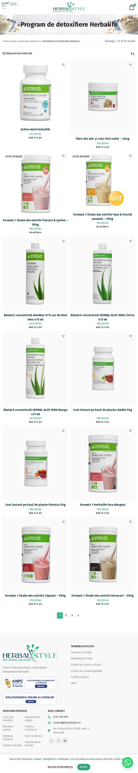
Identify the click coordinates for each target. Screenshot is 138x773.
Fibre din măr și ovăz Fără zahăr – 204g (102, 138)
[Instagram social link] (58, 740)
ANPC (74, 683)
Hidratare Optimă (8, 728)
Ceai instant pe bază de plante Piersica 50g (35, 504)
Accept (84, 767)
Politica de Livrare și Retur (86, 664)
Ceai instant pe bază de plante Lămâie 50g (102, 410)
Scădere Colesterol (31, 728)
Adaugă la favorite (63, 65)
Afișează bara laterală (19, 53)
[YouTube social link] (65, 740)
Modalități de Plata (81, 658)
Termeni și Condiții (81, 652)
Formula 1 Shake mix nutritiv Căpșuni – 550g (35, 595)
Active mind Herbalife (35, 129)
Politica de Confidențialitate (86, 671)
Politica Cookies (80, 677)
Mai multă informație (60, 767)
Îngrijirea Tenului (12, 745)
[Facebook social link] (51, 740)
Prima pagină (9, 41)
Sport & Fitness (34, 736)
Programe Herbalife (29, 41)
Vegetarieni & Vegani (32, 719)
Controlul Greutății (8, 719)
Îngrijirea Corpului (8, 737)
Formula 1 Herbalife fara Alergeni (102, 504)
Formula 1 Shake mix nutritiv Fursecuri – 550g (103, 595)
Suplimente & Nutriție (33, 744)
